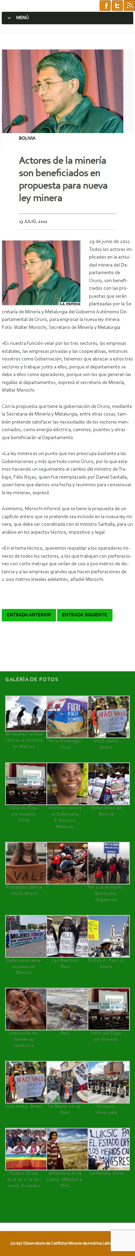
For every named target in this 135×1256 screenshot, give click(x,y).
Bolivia (27, 138)
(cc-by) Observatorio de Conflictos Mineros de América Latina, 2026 (66, 1243)
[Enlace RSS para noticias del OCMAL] (129, 5)
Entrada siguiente (84, 615)
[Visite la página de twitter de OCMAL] (117, 5)
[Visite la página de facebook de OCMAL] (105, 5)
